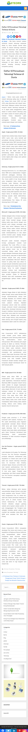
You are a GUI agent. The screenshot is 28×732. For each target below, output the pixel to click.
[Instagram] (20, 36)
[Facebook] (8, 36)
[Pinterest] (17, 36)
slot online (6, 652)
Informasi (6, 569)
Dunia (5, 572)
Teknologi (17, 569)
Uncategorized (7, 658)
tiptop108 (6, 713)
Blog (5, 638)
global (5, 641)
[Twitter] (11, 36)
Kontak (5, 647)
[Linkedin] (14, 36)
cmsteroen (16, 32)
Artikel (5, 632)
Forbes (7, 101)
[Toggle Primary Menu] (25, 8)
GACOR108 (7, 704)
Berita (5, 635)
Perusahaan (11, 569)
